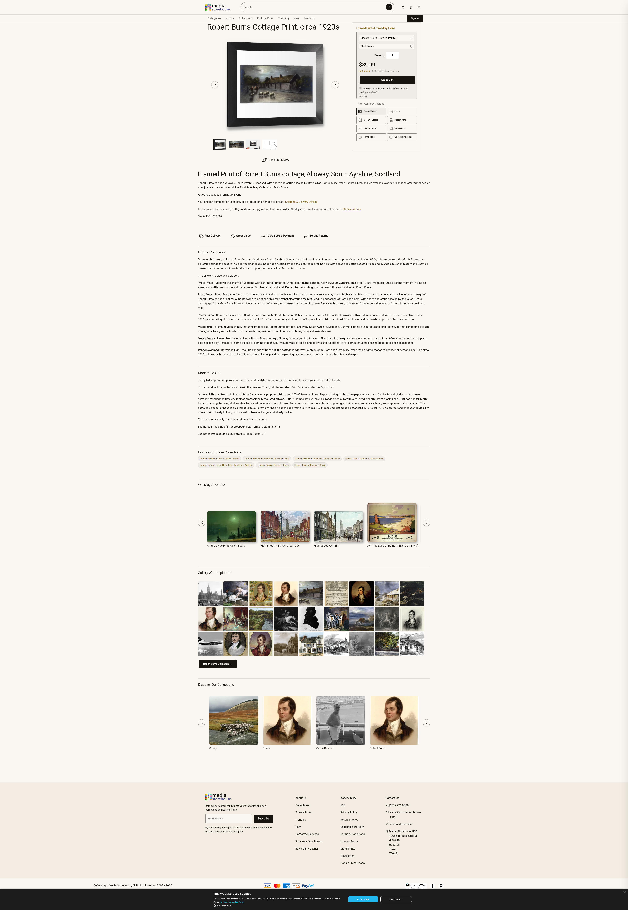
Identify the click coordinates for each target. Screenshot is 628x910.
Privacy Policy (348, 812)
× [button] (624, 892)
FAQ (343, 805)
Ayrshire (248, 465)
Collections (246, 18)
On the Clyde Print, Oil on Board (226, 545)
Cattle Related (325, 748)
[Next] (335, 84)
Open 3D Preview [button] (278, 160)
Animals (211, 458)
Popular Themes (273, 465)
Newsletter (347, 855)
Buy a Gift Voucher (306, 848)
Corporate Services (307, 834)
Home (203, 458)
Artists (362, 458)
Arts (355, 458)
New (296, 18)
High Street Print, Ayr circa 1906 (280, 545)
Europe (211, 465)
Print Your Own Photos (309, 841)
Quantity (379, 55)
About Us (301, 797)
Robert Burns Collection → (217, 664)
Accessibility (348, 797)
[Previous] (214, 84)
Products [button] (309, 18)
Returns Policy (349, 819)
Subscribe (263, 818)
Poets (286, 465)
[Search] (389, 7)
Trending (283, 18)
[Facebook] (432, 887)
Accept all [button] (363, 899)
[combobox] (314, 7)
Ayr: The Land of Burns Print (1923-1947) (392, 545)
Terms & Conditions (352, 834)
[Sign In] (419, 7)
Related (235, 458)
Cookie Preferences (352, 863)
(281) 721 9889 (399, 805)
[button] (278, 906)
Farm (220, 458)
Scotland (238, 465)
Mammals (267, 458)
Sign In (415, 18)
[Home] (220, 7)
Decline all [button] (396, 899)
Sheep (337, 458)
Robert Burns (377, 458)
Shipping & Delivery (352, 826)
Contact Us (392, 797)
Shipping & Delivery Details (301, 201)
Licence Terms (349, 841)
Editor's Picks (265, 18)
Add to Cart (387, 79)
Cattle (227, 458)
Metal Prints (347, 848)
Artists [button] (230, 18)
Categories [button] (214, 18)
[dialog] (314, 899)
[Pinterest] (441, 887)
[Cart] (411, 7)
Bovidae (278, 458)
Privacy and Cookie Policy (232, 902)
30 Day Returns (351, 209)
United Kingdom (224, 465)
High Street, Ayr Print (326, 545)
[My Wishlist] (403, 7)
